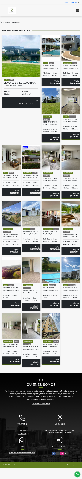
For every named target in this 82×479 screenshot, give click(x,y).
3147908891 (22, 434)
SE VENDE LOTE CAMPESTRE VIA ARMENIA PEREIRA (11, 288)
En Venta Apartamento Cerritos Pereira (11, 344)
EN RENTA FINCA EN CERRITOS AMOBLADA (51, 288)
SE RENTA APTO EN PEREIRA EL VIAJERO (31, 347)
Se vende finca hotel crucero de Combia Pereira (51, 66)
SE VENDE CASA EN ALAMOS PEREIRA (11, 175)
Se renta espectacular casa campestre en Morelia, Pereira (71, 288)
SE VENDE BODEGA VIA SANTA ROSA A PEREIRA (31, 232)
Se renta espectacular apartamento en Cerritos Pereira (31, 290)
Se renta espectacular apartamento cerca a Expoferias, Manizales (71, 234)
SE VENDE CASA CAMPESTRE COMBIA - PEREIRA (71, 66)
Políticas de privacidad (41, 404)
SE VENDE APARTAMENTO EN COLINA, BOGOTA (51, 232)
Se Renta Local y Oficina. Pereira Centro (71, 119)
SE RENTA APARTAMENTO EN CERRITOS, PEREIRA (11, 234)
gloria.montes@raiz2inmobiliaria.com (22, 453)
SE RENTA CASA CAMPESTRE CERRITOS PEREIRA (51, 122)
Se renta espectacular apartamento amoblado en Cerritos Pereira (51, 178)
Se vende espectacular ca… (20, 83)
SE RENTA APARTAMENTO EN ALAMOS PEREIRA (71, 178)
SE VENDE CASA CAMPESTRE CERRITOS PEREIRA (31, 175)
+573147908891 (22, 431)
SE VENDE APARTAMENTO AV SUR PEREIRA (51, 344)
